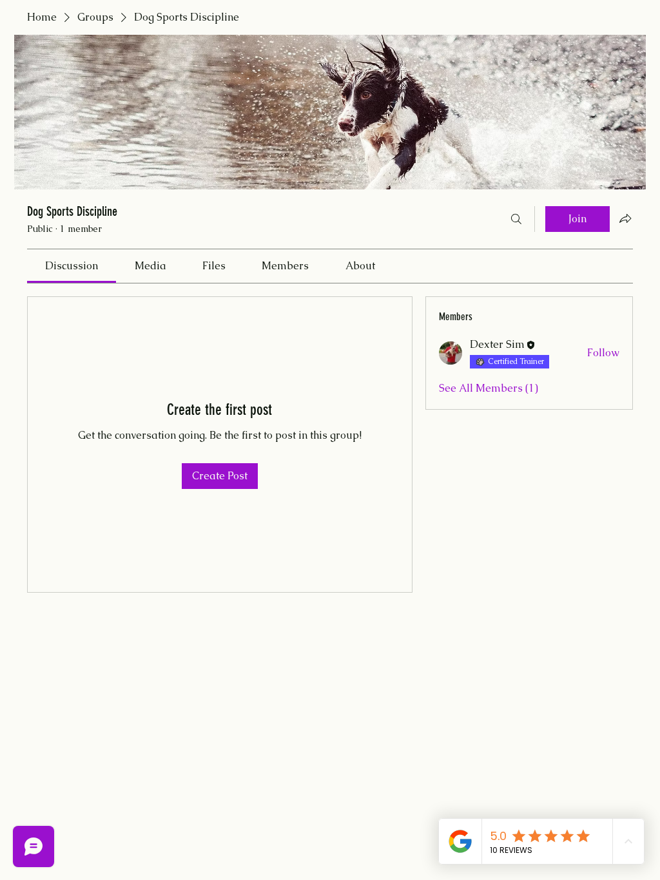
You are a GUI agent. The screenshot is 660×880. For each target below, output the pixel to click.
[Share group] (625, 218)
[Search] (516, 219)
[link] (71, 266)
